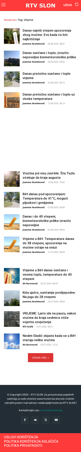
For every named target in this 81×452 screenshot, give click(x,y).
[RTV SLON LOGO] (40, 5)
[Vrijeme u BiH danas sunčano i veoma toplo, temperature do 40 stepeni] (12, 276)
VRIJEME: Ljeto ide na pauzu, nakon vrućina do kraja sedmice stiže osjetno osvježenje (49, 317)
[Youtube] (56, 420)
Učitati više (39, 357)
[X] (46, 420)
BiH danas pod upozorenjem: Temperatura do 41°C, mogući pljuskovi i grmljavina (45, 198)
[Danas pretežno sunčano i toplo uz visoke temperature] (12, 100)
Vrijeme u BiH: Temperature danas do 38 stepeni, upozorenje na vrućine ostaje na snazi (48, 243)
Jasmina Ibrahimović (34, 43)
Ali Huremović (30, 283)
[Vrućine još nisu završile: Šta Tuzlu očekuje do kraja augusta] (12, 179)
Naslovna (10, 20)
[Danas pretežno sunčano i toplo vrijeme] (12, 79)
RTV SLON (28, 326)
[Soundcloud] (35, 420)
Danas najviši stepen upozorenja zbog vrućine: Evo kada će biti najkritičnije (47, 34)
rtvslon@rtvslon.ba (51, 410)
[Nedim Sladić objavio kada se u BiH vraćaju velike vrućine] (12, 341)
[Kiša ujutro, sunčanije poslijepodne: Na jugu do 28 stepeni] (12, 298)
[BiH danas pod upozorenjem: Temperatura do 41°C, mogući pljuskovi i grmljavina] (12, 200)
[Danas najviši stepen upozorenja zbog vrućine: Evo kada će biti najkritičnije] (12, 36)
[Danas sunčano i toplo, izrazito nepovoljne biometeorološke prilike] (12, 58)
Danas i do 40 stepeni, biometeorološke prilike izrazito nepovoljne (47, 220)
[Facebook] (25, 420)
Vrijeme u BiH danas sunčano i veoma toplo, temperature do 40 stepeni (47, 274)
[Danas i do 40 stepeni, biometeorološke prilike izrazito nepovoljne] (12, 222)
